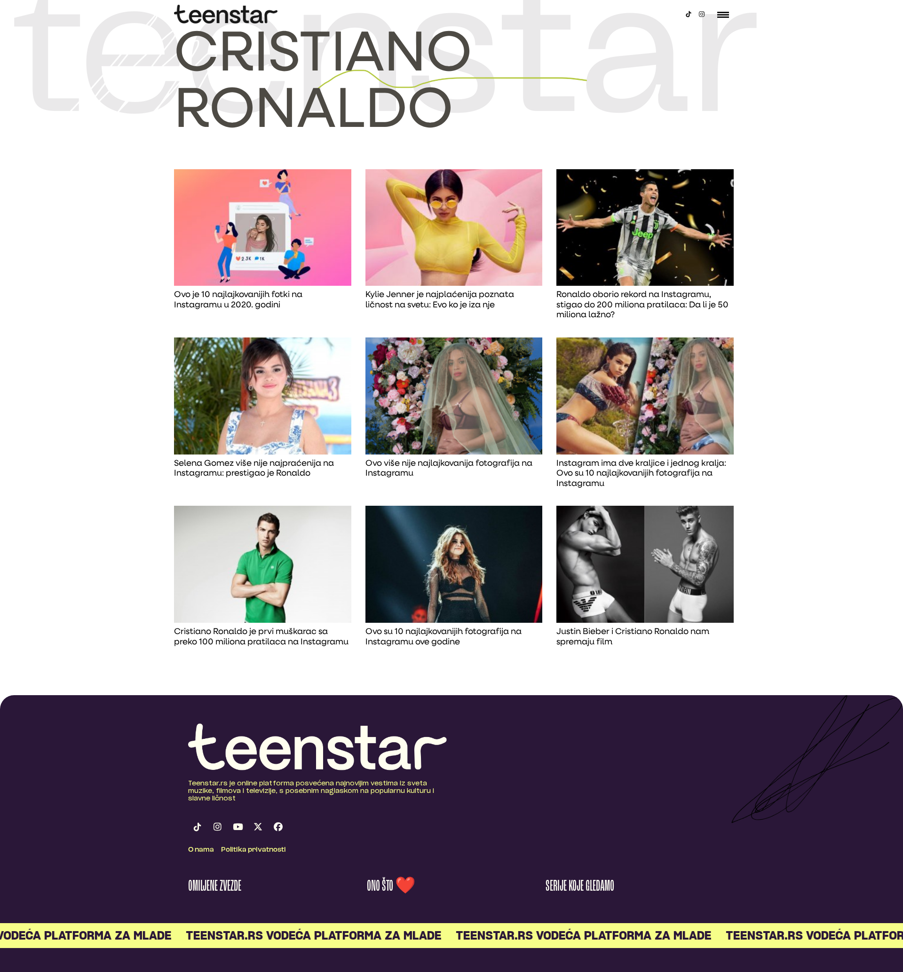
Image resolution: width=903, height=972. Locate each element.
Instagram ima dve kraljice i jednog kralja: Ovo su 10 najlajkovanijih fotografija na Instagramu (641, 474)
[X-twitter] (258, 827)
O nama (201, 850)
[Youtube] (237, 827)
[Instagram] (701, 14)
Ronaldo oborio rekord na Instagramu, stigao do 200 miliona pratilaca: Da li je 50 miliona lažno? (642, 305)
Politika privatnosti (253, 850)
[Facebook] (278, 827)
